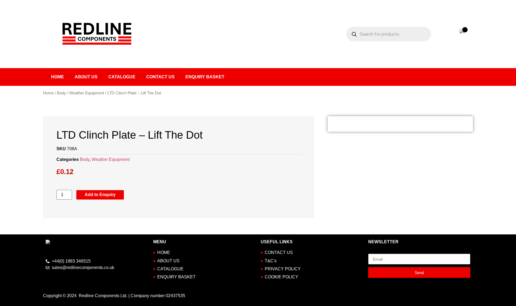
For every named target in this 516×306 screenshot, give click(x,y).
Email (373, 251)
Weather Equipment (86, 93)
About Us (86, 77)
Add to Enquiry (100, 194)
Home (57, 77)
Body (61, 93)
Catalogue (121, 77)
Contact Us (160, 77)
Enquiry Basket (204, 77)
